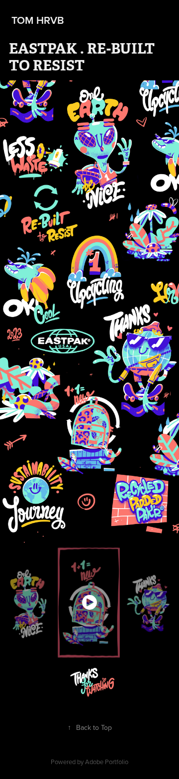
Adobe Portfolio (106, 761)
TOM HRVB (36, 19)
